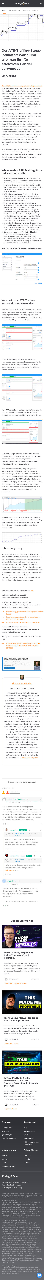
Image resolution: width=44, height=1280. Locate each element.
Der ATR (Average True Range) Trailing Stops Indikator (22, 86)
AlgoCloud (5, 1131)
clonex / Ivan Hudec (22, 683)
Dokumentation (14, 10)
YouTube (27, 1159)
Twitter (26, 1163)
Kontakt (4, 1159)
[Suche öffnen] (41, 3)
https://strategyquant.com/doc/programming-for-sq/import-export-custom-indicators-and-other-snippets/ (23, 645)
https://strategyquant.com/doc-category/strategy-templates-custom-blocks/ (23, 618)
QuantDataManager (9, 1138)
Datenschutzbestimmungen (11, 1185)
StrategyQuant (7, 1127)
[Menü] (3, 3)
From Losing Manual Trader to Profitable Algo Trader (21, 1019)
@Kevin (12, 870)
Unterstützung (29, 1138)
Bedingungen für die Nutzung (12, 1188)
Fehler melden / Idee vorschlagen (31, 1143)
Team (4, 1163)
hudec (7, 870)
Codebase (26, 10)
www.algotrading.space (29, 757)
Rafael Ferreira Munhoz (16, 799)
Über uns (5, 1155)
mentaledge (11, 881)
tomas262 (14, 830)
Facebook (27, 1155)
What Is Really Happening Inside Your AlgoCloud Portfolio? (18, 955)
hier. (32, 590)
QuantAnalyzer (7, 1135)
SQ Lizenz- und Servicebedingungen (14, 1182)
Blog (4, 10)
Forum (26, 1135)
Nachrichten (9, 983)
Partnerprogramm (8, 1166)
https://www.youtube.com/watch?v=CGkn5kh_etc (23, 622)
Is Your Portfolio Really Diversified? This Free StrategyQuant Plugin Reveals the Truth (21, 1082)
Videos (24, 983)
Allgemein (17, 983)
